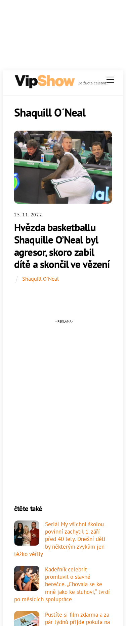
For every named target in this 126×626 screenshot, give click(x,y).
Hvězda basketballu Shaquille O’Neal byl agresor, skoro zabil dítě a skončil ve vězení (62, 246)
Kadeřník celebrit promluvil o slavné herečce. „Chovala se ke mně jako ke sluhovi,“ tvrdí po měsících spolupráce (62, 584)
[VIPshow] (44, 86)
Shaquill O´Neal (40, 278)
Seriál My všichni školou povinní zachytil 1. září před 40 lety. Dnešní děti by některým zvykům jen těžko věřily (60, 539)
